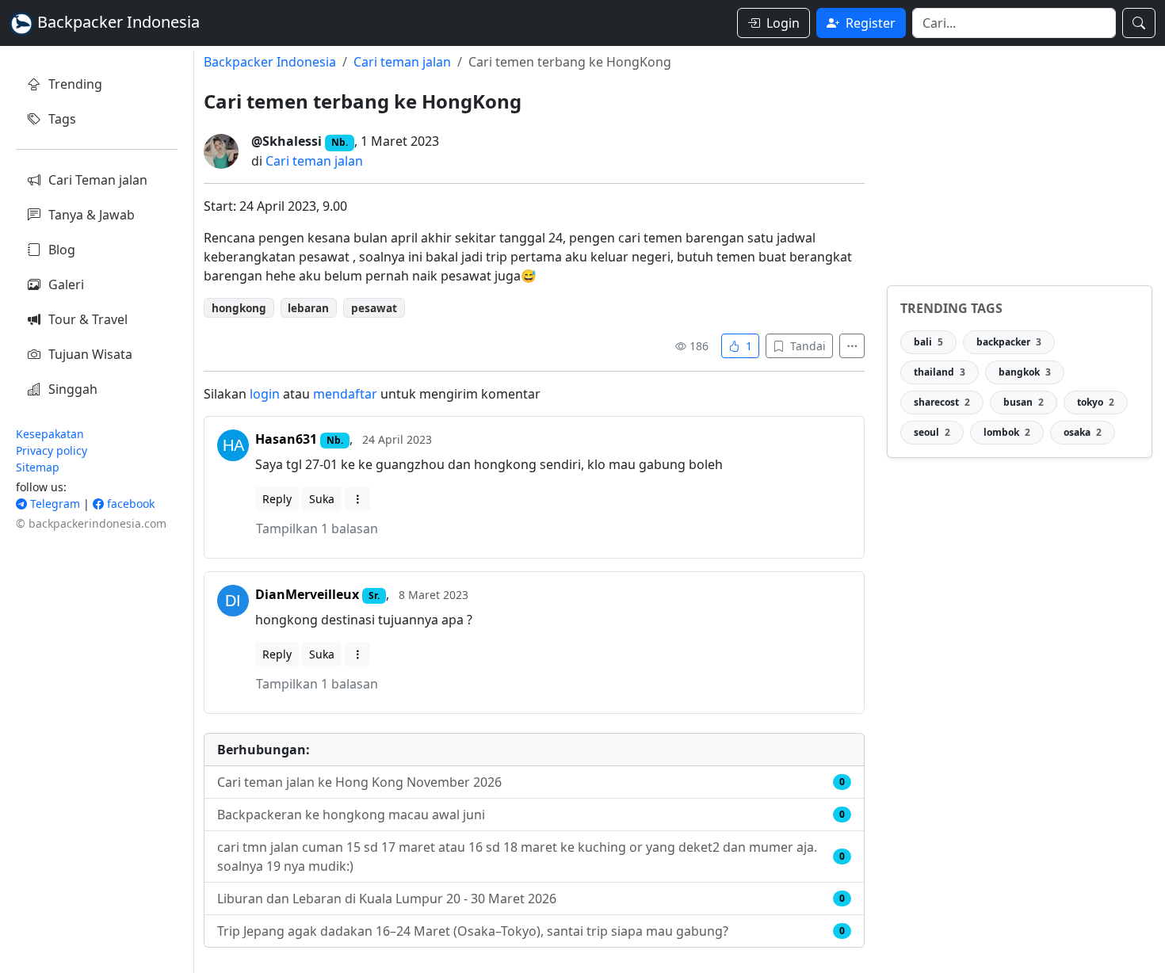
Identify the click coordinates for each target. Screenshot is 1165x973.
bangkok (1025, 372)
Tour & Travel (88, 319)
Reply (277, 498)
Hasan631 (286, 439)
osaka (1083, 432)
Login (783, 23)
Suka (321, 498)
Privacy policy (51, 450)
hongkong (239, 307)
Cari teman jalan (402, 62)
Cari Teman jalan (97, 180)
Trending (75, 84)
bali (928, 342)
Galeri (66, 284)
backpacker (1008, 342)
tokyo (1095, 402)
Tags (62, 119)
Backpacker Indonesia (270, 62)
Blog (61, 249)
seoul (932, 432)
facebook (129, 503)
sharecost (942, 402)
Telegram (53, 503)
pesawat (374, 307)
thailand (939, 372)
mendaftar (345, 394)
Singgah (72, 389)
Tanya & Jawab (91, 214)
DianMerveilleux (307, 594)
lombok (1007, 432)
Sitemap (37, 467)
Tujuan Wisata (90, 354)
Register (871, 23)
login (265, 394)
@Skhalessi (286, 141)
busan (1023, 402)
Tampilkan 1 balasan (317, 528)
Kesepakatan (50, 433)
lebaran (308, 307)
